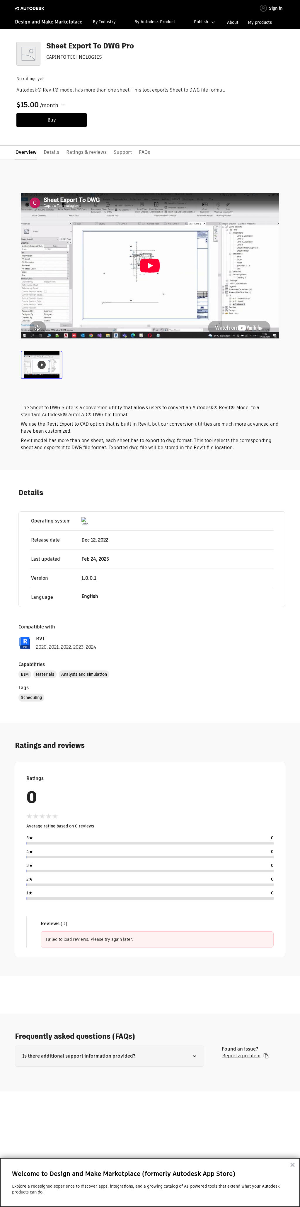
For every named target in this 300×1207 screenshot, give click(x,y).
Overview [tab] (26, 152)
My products (260, 22)
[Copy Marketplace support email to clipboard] (266, 1056)
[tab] (41, 364)
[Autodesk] (30, 8)
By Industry (104, 22)
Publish (201, 22)
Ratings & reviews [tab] (86, 152)
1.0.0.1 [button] (88, 578)
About (232, 22)
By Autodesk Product (154, 22)
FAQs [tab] (144, 152)
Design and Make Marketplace (48, 21)
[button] (109, 1056)
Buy (51, 120)
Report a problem (241, 1056)
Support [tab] (123, 152)
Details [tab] (51, 152)
